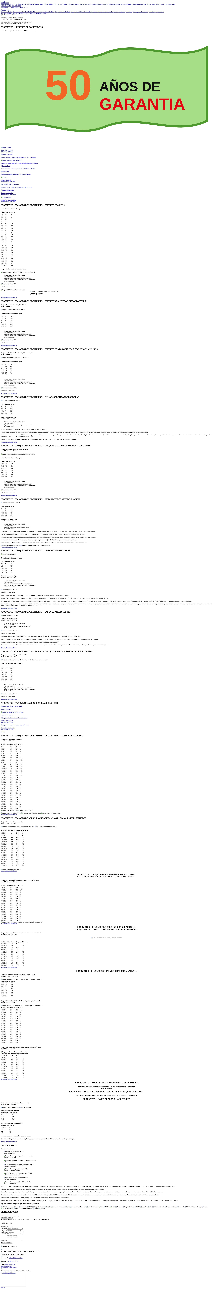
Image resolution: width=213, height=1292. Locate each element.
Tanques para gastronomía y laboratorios (121, 4)
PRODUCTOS (5, 3)
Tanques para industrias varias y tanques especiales (146, 4)
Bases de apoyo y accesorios (167, 4)
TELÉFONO (4, 1232)
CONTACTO (24, 7)
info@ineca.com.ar (10, 1264)
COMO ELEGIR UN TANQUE (20, 13)
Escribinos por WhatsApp (9, 1273)
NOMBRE (3, 1227)
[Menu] (1, 9)
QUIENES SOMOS (6, 6)
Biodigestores (70, 4)
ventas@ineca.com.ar (106, 1088)
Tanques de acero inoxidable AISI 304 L (23, 4)
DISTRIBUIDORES (14, 7)
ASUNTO (3, 1233)
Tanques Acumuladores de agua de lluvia (100, 4)
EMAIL (3, 1230)
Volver (15, 297)
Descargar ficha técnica (7, 297)
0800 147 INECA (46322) (16, 1258)
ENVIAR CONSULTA (6, 1242)
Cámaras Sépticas (79, 4)
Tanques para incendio (61, 4)
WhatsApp (130, 1086)
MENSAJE (4, 1241)
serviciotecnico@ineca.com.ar (8, 1267)
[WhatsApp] (2, 1290)
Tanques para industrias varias (140, 12)
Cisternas (86, 4)
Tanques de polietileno (6, 4)
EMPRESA (4, 1228)
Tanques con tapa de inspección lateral (44, 4)
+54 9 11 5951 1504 (12, 1261)
